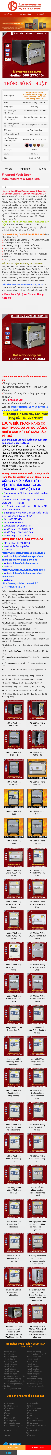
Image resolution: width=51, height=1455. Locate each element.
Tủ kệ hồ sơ (31, 1435)
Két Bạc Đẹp (7, 694)
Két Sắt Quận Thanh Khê (12, 645)
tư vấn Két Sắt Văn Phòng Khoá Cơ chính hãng (13, 1292)
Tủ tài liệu (31, 1406)
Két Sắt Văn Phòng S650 (37, 812)
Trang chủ (13, 1447)
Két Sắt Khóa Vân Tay (12, 1378)
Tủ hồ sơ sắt (9, 1408)
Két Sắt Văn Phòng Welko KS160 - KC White (37, 999)
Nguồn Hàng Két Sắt (10, 663)
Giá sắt (7, 1410)
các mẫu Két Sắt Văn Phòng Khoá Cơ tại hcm (37, 1030)
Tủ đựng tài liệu (10, 1418)
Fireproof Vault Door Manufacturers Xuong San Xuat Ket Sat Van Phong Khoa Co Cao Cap (37, 1295)
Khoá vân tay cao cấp (35, 1386)
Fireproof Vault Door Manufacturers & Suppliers (21, 176)
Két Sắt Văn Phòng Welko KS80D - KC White (13, 967)
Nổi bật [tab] (8, 168)
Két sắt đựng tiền (10, 1361)
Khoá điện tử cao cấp (12, 1388)
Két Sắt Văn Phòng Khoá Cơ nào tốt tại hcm (13, 1158)
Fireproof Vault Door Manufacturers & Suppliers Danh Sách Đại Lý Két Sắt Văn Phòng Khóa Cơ (13, 1331)
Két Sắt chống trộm (34, 1383)
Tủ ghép (7, 1413)
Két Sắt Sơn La (8, 619)
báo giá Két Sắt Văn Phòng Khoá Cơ (14, 1028)
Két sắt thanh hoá (34, 1356)
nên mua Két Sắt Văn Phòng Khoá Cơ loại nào (13, 1258)
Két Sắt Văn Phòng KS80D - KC (37, 724)
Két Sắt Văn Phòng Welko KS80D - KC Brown (37, 873)
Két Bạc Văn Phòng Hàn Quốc (14, 594)
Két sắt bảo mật (10, 1369)
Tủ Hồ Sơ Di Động (11, 1430)
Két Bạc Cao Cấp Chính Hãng (13, 607)
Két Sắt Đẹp (6, 679)
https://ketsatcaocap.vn (25, 563)
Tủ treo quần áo (33, 1410)
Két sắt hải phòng (34, 1351)
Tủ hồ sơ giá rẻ (10, 1420)
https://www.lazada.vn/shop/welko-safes (23, 569)
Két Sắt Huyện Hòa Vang (11, 651)
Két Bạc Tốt (6, 690)
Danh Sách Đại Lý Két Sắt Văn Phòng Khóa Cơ (24, 193)
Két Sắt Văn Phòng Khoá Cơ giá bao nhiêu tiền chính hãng (37, 1094)
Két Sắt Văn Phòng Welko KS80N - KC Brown (13, 873)
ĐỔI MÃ (9, 14)
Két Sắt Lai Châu (8, 629)
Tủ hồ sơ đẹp (9, 1403)
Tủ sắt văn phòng (11, 1406)
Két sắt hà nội (32, 1359)
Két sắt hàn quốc (10, 1364)
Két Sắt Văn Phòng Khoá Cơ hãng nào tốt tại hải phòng (13, 1127)
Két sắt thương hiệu (11, 1371)
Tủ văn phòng (32, 1423)
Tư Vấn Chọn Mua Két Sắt (14, 1376)
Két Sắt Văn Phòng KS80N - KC (13, 724)
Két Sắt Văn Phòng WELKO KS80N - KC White (37, 936)
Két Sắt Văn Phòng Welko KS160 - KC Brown (13, 936)
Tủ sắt (29, 1415)
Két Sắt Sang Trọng (9, 686)
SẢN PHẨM (26, 14)
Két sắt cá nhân (33, 1369)
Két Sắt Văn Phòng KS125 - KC (13, 753)
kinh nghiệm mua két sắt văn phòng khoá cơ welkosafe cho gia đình (37, 1225)
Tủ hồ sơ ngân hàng (12, 1423)
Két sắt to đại (9, 1366)
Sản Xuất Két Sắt (8, 669)
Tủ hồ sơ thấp (32, 1403)
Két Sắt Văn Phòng (34, 1378)
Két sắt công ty (33, 1366)
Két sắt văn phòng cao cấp (14, 1381)
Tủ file (6, 1415)
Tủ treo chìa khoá (34, 1408)
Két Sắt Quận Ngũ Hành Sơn (13, 632)
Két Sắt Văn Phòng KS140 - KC (37, 753)
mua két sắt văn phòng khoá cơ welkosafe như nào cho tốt (37, 1191)
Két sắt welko (32, 1361)
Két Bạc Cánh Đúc (9, 600)
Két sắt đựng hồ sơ (34, 1381)
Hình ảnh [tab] (25, 168)
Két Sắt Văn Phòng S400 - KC (37, 783)
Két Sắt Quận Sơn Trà (10, 638)
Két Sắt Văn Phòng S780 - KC (37, 842)
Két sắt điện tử (9, 1359)
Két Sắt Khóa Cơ (33, 1376)
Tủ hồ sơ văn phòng (35, 1420)
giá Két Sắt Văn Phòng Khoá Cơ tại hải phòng (37, 1061)
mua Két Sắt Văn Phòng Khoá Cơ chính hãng (14, 1224)
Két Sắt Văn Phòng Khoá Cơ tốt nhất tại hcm (37, 1158)
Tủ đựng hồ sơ (32, 1418)
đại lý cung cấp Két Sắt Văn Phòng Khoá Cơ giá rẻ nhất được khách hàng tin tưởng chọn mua (37, 1331)
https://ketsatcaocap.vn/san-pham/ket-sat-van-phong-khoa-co (22, 557)
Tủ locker (30, 1413)
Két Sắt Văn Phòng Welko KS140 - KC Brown (37, 904)
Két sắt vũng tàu (10, 1356)
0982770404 (39, 1447)
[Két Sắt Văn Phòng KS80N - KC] (25, 337)
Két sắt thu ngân (10, 1373)
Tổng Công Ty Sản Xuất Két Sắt (14, 657)
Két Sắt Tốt (6, 675)
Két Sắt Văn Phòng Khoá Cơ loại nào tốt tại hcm (37, 1127)
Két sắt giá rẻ (32, 1364)
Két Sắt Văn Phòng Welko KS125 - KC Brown (13, 904)
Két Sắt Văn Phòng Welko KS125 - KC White (37, 967)
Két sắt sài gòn (10, 1351)
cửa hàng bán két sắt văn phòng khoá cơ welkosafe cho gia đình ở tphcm (37, 1259)
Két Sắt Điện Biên (9, 623)
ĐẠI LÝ (41, 14)
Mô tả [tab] (42, 168)
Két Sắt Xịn (6, 683)
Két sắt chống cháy (34, 1371)
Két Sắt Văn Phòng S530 (13, 812)
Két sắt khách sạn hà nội (36, 1354)
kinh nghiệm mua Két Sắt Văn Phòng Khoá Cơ (13, 1190)
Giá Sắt (7, 1435)
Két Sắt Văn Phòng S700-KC (13, 842)
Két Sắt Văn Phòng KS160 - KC (13, 783)
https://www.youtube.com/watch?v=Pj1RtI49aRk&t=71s (20, 585)
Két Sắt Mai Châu (9, 613)
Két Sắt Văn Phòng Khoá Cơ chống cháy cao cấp (13, 1093)
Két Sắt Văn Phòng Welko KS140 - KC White (13, 999)
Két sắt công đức (33, 1373)
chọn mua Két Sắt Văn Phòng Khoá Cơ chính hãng (13, 1061)
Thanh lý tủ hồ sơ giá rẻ (13, 1425)
